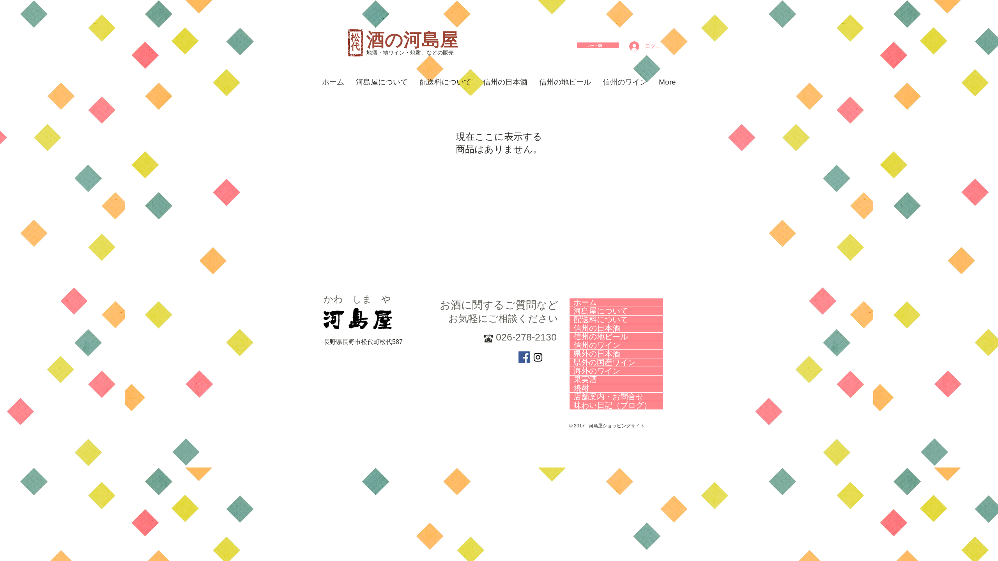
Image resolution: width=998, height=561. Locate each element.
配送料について (600, 320)
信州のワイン (596, 345)
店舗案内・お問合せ (608, 397)
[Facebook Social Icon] (524, 357)
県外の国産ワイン (604, 362)
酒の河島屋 (412, 39)
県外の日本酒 (596, 354)
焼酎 (581, 388)
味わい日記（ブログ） (612, 405)
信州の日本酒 (596, 328)
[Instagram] (538, 357)
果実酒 (585, 380)
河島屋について (600, 311)
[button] (594, 46)
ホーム (585, 302)
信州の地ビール (600, 337)
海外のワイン (596, 371)
